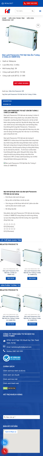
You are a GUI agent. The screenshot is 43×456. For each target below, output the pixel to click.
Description (7, 101)
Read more (10, 278)
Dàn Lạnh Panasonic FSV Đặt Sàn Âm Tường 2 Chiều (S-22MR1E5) (10, 318)
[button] (30, 3)
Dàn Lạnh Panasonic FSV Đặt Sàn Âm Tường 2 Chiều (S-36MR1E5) (32, 272)
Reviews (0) (7, 104)
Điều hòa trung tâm (16, 18)
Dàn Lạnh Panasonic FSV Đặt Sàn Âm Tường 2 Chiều (20, 94)
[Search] (32, 11)
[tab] (21, 101)
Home (4, 18)
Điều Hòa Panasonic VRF (16, 91)
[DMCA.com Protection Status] (9, 388)
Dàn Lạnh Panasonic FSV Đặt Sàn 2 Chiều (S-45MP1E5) (11, 272)
